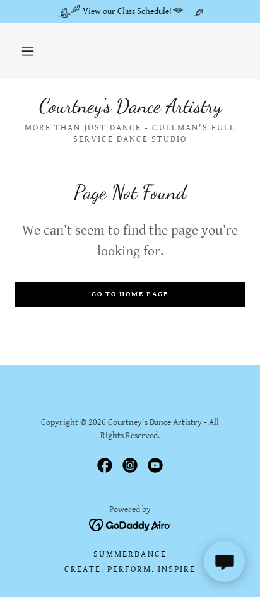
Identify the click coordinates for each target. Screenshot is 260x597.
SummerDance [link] (129, 554)
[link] (130, 106)
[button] (27, 51)
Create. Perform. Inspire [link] (130, 569)
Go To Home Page (130, 294)
